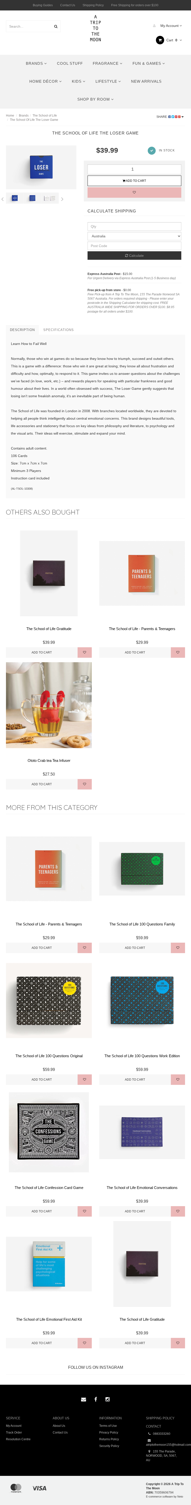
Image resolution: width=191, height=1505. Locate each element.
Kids (77, 81)
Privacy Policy (108, 1432)
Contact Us (67, 5)
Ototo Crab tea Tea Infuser (49, 760)
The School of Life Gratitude (48, 629)
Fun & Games (147, 63)
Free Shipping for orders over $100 (134, 5)
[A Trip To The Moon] (95, 27)
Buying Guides (43, 5)
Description (22, 330)
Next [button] (62, 198)
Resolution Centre (18, 1439)
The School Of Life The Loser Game (34, 120)
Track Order (14, 1432)
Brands (35, 63)
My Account (169, 26)
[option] (41, 167)
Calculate (136, 256)
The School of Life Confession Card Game (49, 1187)
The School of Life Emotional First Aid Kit (49, 1319)
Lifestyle (107, 81)
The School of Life (45, 115)
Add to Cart (135, 181)
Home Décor (44, 81)
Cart (171, 40)
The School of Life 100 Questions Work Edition (142, 1056)
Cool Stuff (70, 63)
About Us (59, 1426)
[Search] (55, 26)
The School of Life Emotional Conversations (142, 1187)
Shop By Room (94, 99)
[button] (177, 1490)
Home (10, 115)
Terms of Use (108, 1426)
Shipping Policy (93, 5)
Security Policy (109, 1446)
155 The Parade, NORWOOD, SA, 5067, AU (161, 1456)
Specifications (58, 330)
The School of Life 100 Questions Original (49, 1056)
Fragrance (106, 63)
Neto (180, 1496)
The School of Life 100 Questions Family (142, 924)
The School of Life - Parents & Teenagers (142, 629)
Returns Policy (109, 1439)
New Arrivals (146, 81)
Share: (162, 117)
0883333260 (161, 1434)
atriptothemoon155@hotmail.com (165, 1444)
